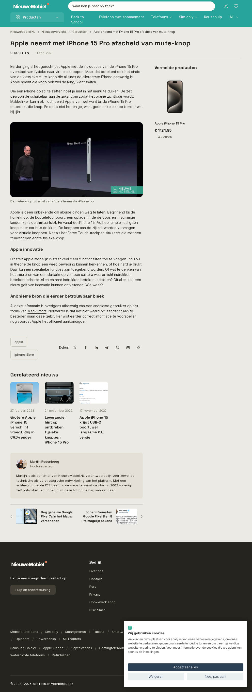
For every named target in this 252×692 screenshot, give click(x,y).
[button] (234, 16)
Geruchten (79, 32)
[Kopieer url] (138, 347)
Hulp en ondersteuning (33, 590)
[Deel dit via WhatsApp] (117, 347)
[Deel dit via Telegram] (106, 347)
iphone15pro (24, 354)
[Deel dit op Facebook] (85, 347)
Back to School (77, 19)
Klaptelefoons (81, 648)
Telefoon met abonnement (121, 17)
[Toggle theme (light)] (226, 6)
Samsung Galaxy (23, 648)
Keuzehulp (213, 17)
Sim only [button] (186, 17)
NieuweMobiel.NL (22, 32)
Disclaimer (97, 610)
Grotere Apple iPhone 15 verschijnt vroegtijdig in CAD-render (23, 427)
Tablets (99, 632)
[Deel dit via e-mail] (128, 347)
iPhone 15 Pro (90, 222)
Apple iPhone (53, 648)
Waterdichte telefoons (27, 655)
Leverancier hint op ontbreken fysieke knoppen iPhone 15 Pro (57, 429)
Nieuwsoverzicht (54, 32)
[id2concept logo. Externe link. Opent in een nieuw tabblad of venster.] (130, 628)
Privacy (94, 594)
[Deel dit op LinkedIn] (96, 347)
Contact (95, 579)
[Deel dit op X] (75, 347)
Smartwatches (123, 632)
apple (19, 342)
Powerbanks (46, 639)
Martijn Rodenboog (44, 461)
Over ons (96, 571)
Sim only (51, 632)
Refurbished (61, 655)
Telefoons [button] (159, 17)
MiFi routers (72, 639)
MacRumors (37, 311)
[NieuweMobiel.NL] (30, 6)
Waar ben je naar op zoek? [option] (93, 6)
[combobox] (141, 6)
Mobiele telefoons (24, 632)
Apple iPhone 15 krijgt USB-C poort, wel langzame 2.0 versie (93, 427)
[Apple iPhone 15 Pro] (175, 96)
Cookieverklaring (102, 602)
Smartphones (75, 632)
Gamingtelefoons (112, 648)
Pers (92, 586)
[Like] (189, 82)
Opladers (23, 639)
